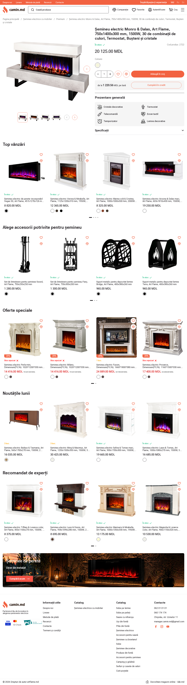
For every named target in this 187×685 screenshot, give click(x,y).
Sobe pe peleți (123, 612)
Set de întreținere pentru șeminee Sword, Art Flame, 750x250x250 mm (23, 283)
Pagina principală (11, 19)
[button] (87, 69)
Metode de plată (33, 2)
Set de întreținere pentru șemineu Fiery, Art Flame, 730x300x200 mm (69, 283)
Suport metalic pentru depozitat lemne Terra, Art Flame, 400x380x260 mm (161, 283)
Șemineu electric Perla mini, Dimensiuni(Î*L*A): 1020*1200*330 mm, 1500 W (23, 366)
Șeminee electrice (125, 630)
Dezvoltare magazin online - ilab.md (167, 682)
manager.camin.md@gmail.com (169, 621)
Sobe (118, 644)
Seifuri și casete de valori (128, 666)
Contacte (60, 2)
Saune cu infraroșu (125, 617)
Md (172, 2)
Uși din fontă (122, 621)
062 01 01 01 (160, 608)
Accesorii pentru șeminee (128, 657)
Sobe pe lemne (123, 608)
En (183, 2)
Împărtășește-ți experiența (153, 2)
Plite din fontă (122, 626)
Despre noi (7, 2)
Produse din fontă (124, 653)
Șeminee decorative (125, 648)
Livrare (19, 2)
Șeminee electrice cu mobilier (37, 19)
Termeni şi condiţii (52, 630)
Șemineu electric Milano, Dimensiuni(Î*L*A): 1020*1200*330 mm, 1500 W (69, 366)
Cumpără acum (17, 578)
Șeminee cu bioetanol (126, 639)
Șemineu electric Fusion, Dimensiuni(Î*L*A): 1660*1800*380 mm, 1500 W (115, 366)
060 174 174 (160, 612)
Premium (60, 19)
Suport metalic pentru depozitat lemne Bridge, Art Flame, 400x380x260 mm (114, 283)
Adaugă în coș (157, 74)
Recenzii (47, 2)
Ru (178, 2)
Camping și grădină (125, 662)
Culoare (98, 59)
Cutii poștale (122, 671)
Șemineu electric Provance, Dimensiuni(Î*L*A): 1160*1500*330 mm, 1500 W (162, 366)
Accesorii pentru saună (127, 635)
